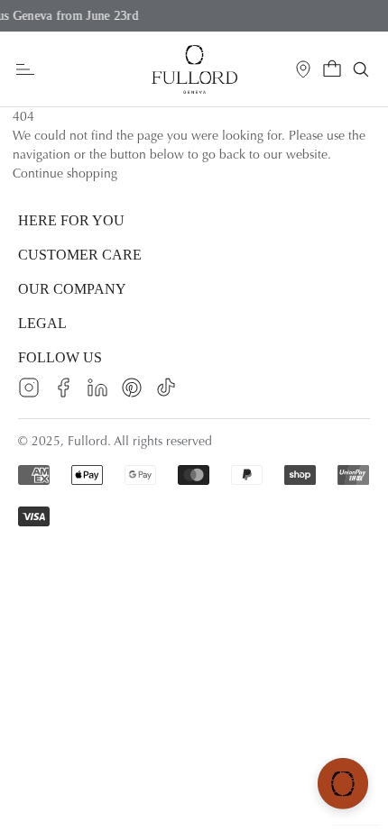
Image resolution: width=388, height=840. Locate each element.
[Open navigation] (25, 70)
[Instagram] (29, 387)
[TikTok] (166, 387)
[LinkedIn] (97, 387)
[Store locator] (303, 69)
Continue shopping (65, 173)
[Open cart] (332, 69)
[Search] (361, 69)
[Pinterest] (132, 387)
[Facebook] (63, 387)
